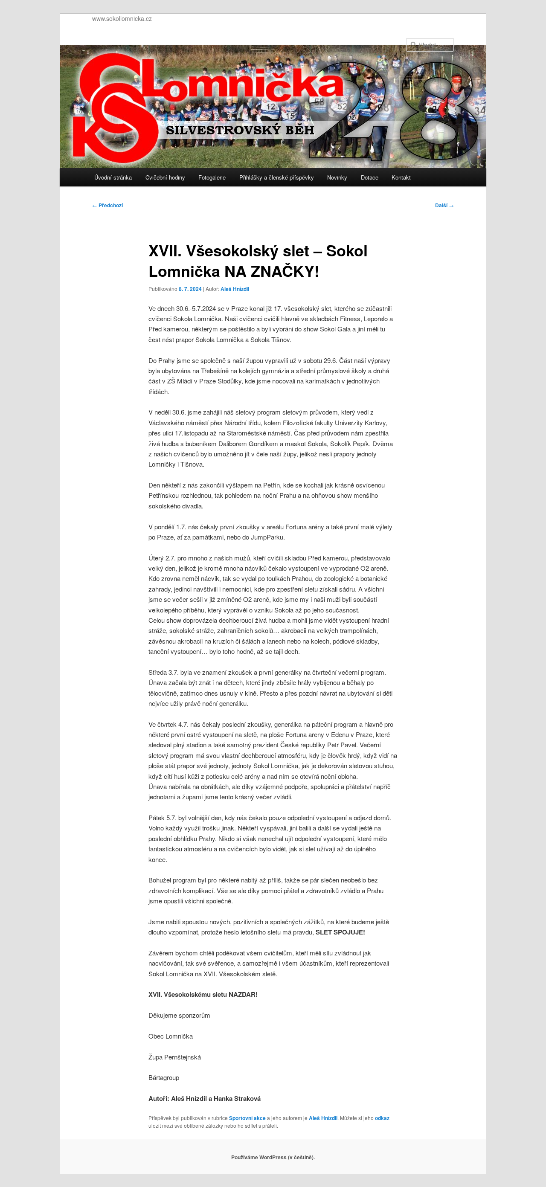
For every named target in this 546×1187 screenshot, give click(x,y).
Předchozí (107, 205)
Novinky (337, 177)
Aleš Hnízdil (235, 289)
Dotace (369, 177)
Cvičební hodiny (165, 177)
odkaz (382, 1118)
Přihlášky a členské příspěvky (276, 177)
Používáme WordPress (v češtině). (273, 1157)
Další (444, 205)
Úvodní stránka (113, 177)
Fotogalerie (212, 177)
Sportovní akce (247, 1118)
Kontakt (401, 177)
